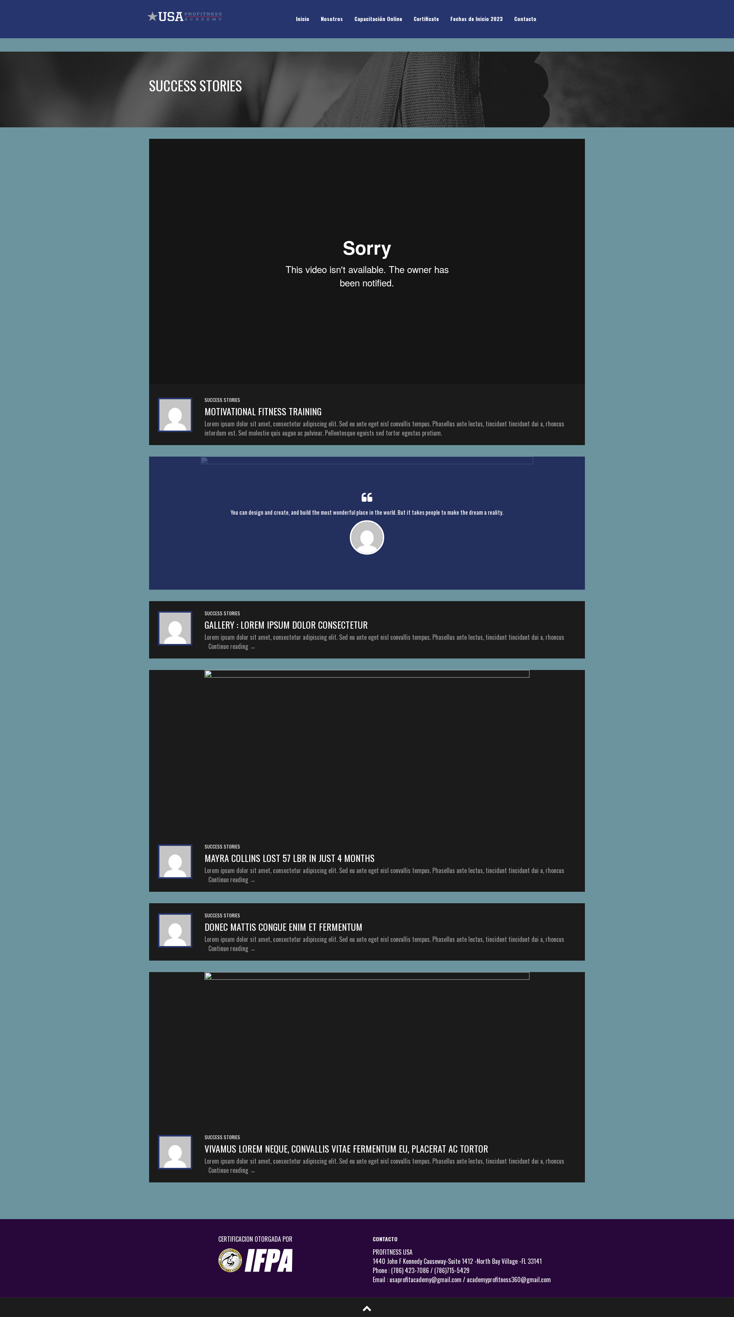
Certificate (426, 19)
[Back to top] (367, 1307)
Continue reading (232, 646)
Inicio (302, 19)
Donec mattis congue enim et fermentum (283, 926)
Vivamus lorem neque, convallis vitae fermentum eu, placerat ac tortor (346, 1148)
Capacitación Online (378, 19)
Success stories (222, 400)
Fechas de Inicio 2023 (476, 19)
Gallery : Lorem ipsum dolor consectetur (286, 624)
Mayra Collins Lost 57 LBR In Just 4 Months (290, 858)
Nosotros (332, 19)
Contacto (525, 19)
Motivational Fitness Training (263, 411)
